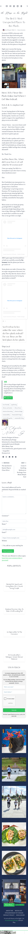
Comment (5, 516)
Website (4, 541)
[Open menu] (1, 6)
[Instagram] (17, 6)
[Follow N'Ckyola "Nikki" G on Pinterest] (15, 456)
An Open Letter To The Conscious (14, 633)
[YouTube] (10, 6)
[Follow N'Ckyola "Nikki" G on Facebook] (3, 456)
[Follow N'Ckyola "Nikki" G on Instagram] (6, 456)
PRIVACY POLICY (8, 915)
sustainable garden (7, 418)
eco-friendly (6, 404)
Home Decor (17, 408)
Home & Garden (21, 30)
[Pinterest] (14, 6)
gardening (14, 404)
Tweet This (9, 398)
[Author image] (4, 30)
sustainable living (19, 418)
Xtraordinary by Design (11, 920)
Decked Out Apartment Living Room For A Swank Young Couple (14, 586)
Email (4, 532)
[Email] (7, 6)
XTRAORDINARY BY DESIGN (14, 913)
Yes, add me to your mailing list (13, 545)
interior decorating (8, 411)
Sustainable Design (17, 414)
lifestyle (17, 683)
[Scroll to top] (24, 929)
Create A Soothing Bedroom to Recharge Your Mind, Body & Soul (21, 470)
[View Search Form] (27, 6)
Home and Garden (7, 408)
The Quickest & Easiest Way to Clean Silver (6, 466)
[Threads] (21, 6)
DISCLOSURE (20, 915)
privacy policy (19, 714)
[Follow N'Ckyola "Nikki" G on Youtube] (9, 456)
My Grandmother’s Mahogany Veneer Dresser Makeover (14, 657)
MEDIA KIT (18, 911)
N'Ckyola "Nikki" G (11, 30)
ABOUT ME (9, 911)
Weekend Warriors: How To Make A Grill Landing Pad (14, 610)
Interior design (18, 411)
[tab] (14, 331)
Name (4, 524)
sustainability (6, 414)
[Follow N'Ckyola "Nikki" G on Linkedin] (12, 456)
